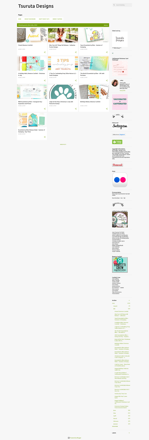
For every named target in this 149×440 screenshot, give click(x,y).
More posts (63, 144)
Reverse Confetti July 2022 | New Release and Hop (122, 377)
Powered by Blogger (75, 438)
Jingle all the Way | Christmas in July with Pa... (122, 340)
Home (19, 19)
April (114, 416)
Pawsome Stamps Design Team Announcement (121, 407)
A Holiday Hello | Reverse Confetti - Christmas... (121, 323)
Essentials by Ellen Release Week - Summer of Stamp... (122, 348)
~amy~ (122, 80)
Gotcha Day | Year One (121, 393)
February (115, 421)
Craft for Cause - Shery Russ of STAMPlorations (122, 365)
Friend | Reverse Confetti (121, 311)
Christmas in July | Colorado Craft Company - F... (122, 356)
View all (106, 25)
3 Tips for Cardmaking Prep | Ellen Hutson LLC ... (122, 327)
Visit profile (122, 90)
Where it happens (57, 19)
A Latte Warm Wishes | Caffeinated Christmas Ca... (122, 373)
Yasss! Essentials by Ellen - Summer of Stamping (122, 319)
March (115, 418)
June (114, 410)
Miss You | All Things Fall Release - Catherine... (121, 314)
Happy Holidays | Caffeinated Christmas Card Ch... (122, 402)
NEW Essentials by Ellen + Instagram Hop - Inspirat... (122, 335)
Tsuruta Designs (36, 6)
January (115, 424)
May (114, 413)
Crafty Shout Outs (44, 19)
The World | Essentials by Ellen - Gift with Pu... (121, 331)
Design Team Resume (30, 19)
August (115, 306)
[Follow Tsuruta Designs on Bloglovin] (119, 135)
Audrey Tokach (116, 283)
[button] (45, 52)
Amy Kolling (115, 279)
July (114, 308)
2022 (113, 303)
